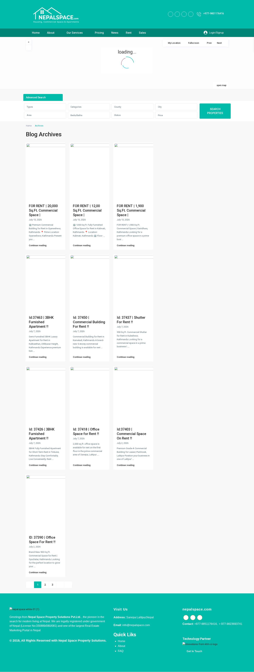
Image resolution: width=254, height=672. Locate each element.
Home (36, 32)
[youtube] (184, 14)
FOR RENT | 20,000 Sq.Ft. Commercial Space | (43, 210)
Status (117, 115)
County (117, 107)
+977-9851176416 (213, 13)
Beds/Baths (76, 115)
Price (160, 115)
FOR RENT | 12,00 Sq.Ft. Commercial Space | (87, 210)
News (114, 32)
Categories (75, 107)
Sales (142, 32)
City (160, 107)
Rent (128, 32)
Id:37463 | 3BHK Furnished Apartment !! (41, 322)
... (34, 239)
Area (29, 115)
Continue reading (37, 245)
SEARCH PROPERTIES (215, 111)
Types (30, 107)
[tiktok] (177, 14)
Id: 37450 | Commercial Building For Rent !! (89, 322)
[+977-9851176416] (199, 14)
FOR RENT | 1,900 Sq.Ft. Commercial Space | (131, 210)
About (50, 32)
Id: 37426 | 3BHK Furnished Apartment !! (41, 433)
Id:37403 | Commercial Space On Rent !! (131, 433)
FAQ (120, 651)
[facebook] (170, 14)
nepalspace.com (197, 609)
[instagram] (190, 14)
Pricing (99, 32)
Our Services (75, 32)
